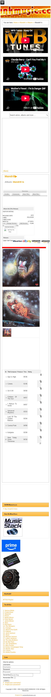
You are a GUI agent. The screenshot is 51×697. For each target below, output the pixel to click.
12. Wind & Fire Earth (10, 630)
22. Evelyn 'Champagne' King (13, 647)
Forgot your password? (13, 684)
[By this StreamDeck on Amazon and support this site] (11, 567)
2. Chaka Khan (8, 612)
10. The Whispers (9, 626)
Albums (30, 22)
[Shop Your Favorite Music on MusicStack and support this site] (13, 536)
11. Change (7, 628)
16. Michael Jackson (10, 636)
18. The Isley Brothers (10, 640)
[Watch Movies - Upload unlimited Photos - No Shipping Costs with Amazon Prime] (11, 552)
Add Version (23, 223)
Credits (7, 194)
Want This (36, 194)
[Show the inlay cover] (7, 337)
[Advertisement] (25, 145)
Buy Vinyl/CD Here (11, 509)
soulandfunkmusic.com (29, 695)
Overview (25, 191)
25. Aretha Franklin (9, 652)
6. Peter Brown (8, 619)
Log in (6, 680)
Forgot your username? (13, 683)
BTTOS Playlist (8, 600)
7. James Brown (8, 621)
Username (6, 664)
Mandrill (22, 22)
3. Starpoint (7, 614)
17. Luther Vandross (10, 638)
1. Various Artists (8, 610)
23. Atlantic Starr (8, 649)
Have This (26, 194)
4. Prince (6, 616)
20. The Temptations (10, 643)
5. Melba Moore (8, 617)
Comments (16, 194)
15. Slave (6, 635)
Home (15, 22)
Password (6, 669)
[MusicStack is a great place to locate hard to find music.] (18, 241)
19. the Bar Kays (8, 642)
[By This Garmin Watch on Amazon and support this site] (11, 590)
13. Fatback (7, 631)
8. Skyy (5, 623)
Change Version (11, 223)
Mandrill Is (18, 182)
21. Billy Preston (8, 645)
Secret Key (7, 675)
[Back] (5, 171)
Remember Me (8, 677)
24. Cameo (7, 650)
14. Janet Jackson (9, 633)
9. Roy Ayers (7, 624)
